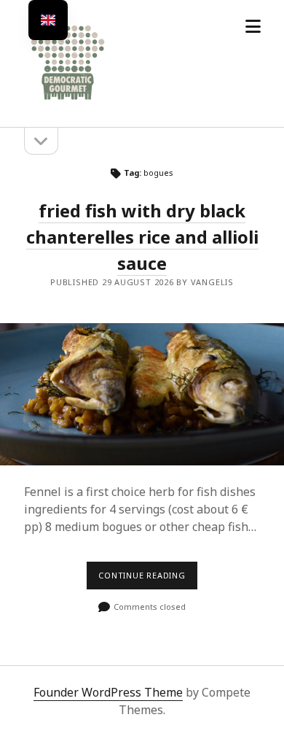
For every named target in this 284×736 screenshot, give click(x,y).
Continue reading (147, 579)
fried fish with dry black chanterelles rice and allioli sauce (142, 236)
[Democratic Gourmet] (67, 101)
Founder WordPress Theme (108, 692)
